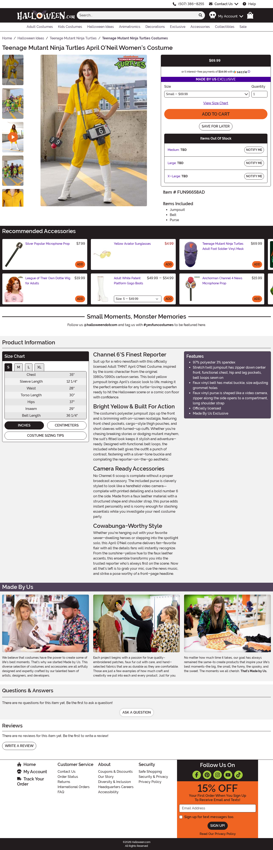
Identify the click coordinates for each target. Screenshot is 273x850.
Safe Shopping (150, 772)
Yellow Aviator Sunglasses (132, 243)
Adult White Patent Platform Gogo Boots (128, 280)
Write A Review (19, 746)
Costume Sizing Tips (45, 436)
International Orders (74, 787)
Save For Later (216, 126)
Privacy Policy (150, 782)
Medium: (174, 150)
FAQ (61, 792)
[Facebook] (196, 775)
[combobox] (136, 15)
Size (167, 86)
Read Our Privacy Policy (218, 834)
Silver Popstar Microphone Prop (47, 243)
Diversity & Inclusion (114, 782)
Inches (24, 425)
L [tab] (29, 367)
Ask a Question (136, 712)
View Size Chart (215, 103)
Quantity (258, 86)
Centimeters (67, 425)
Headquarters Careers (116, 787)
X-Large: (174, 176)
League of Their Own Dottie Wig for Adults (47, 280)
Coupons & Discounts (115, 772)
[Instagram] (217, 775)
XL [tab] (39, 367)
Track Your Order (30, 781)
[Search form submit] (200, 15)
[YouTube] (228, 775)
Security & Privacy (153, 777)
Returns (64, 782)
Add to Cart (216, 114)
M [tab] (18, 367)
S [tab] (8, 367)
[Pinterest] (207, 775)
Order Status (68, 777)
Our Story (106, 777)
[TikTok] (238, 775)
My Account (35, 771)
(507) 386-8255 (191, 4)
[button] (226, 15)
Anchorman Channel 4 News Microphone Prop (222, 280)
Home (29, 764)
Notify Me (254, 150)
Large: (172, 163)
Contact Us (224, 4)
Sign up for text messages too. (209, 817)
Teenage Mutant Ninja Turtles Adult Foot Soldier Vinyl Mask (223, 246)
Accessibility (108, 792)
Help (252, 4)
